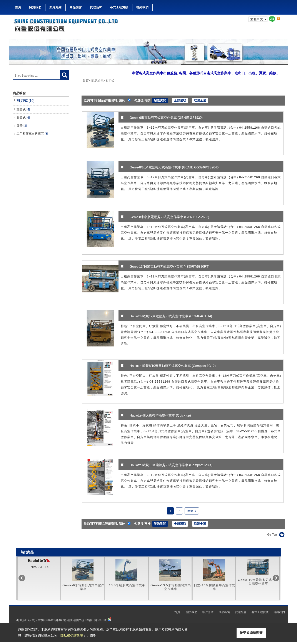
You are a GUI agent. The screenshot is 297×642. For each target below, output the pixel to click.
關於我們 (35, 7)
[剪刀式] (39, 570)
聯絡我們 (142, 7)
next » (191, 511)
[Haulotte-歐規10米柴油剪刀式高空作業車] (100, 481)
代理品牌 (96, 7)
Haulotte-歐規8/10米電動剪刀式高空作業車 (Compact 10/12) (173, 366)
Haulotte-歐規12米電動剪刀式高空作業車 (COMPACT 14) (171, 316)
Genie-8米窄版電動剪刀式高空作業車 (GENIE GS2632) (169, 217)
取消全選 (200, 100)
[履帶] (170, 570)
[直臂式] (82, 570)
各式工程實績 (119, 7)
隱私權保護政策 (71, 635)
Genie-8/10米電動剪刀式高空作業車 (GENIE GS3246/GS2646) (175, 167)
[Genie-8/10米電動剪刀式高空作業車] (100, 183)
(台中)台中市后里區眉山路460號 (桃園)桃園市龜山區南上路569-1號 (67, 620)
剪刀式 (25, 100)
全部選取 (180, 100)
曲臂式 (23, 117)
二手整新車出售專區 (32, 133)
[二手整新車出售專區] (214, 567)
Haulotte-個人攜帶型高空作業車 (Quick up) (160, 415)
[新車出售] (257, 560)
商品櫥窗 (76, 7)
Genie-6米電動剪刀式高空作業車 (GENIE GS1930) (166, 117)
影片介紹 (55, 7)
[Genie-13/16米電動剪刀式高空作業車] (100, 282)
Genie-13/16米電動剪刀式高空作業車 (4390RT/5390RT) (169, 266)
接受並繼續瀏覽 (251, 633)
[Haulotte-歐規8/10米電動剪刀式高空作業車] (100, 381)
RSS (278, 18)
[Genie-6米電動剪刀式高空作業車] (100, 133)
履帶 (22, 125)
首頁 (18, 7)
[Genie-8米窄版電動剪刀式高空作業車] (100, 232)
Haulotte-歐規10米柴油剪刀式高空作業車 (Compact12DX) (171, 465)
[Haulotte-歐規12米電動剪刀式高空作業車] (100, 332)
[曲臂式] (126, 570)
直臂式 (23, 109)
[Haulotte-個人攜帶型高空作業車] (100, 431)
